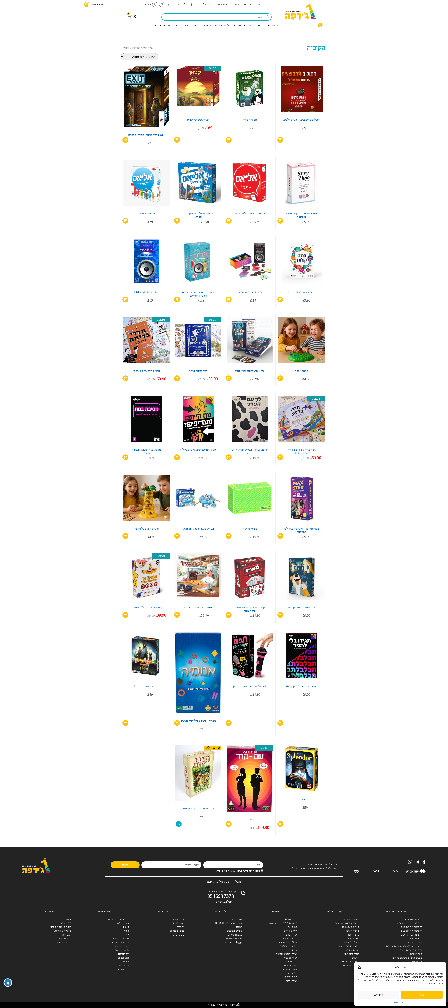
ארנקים (355, 958)
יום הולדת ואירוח (120, 942)
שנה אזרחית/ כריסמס (118, 919)
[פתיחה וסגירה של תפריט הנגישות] (8, 982)
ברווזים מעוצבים (351, 965)
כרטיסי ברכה (178, 934)
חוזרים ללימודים (121, 923)
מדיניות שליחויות (62, 931)
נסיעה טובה (353, 969)
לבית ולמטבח (219, 911)
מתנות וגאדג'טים (333, 911)
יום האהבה (123, 954)
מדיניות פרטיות (399, 1002)
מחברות (180, 927)
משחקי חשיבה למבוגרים (347, 946)
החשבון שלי (98, 4)
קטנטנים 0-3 (291, 919)
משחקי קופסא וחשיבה (287, 954)
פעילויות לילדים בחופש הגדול (285, 923)
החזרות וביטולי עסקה (60, 927)
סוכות (126, 961)
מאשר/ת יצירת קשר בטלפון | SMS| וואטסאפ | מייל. (238, 871)
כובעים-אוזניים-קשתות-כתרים (409, 958)
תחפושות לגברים (414, 938)
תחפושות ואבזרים (413, 919)
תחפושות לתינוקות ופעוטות (409, 923)
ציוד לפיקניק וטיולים (119, 946)
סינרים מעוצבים (234, 931)
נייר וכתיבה (162, 911)
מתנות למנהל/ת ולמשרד (347, 923)
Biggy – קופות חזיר (288, 942)
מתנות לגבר (353, 934)
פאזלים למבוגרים (350, 942)
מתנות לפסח (123, 965)
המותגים (136, 47)
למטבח (238, 927)
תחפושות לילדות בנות (411, 927)
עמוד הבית (147, 47)
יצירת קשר (66, 923)
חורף (126, 931)
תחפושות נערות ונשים (411, 934)
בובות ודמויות (291, 977)
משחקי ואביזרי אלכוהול (347, 961)
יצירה (295, 950)
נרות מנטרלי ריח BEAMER (229, 923)
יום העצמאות (122, 969)
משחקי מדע (292, 934)
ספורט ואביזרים (351, 938)
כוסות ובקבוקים (351, 950)
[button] (359, 966)
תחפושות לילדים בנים (411, 931)
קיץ (127, 934)
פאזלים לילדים (290, 969)
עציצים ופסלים (235, 934)
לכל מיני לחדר (291, 961)
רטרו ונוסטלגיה (351, 954)
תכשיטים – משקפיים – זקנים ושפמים (409, 946)
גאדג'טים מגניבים (350, 927)
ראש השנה (123, 958)
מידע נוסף (49, 911)
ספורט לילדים (291, 965)
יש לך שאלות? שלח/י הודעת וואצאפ (220, 891)
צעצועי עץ (293, 927)
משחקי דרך (292, 981)
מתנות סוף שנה (121, 950)
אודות (68, 919)
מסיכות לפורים (415, 961)
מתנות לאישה (352, 931)
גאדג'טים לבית (235, 919)
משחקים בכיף (291, 958)
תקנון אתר (66, 934)
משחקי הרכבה (291, 973)
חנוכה (126, 927)
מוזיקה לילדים (291, 931)
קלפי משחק (178, 923)
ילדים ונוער (275, 911)
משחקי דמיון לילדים (288, 946)
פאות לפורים (416, 954)
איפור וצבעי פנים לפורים (410, 950)
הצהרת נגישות (64, 938)
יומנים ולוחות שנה (175, 919)
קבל (422, 994)
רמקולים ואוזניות (351, 919)
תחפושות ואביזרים (396, 911)
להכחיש (378, 994)
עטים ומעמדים (177, 931)
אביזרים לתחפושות (413, 942)
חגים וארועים (105, 911)
